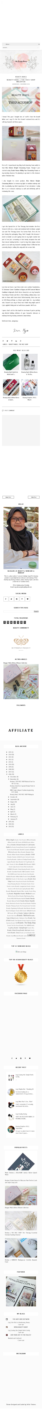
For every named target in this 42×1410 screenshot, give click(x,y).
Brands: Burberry (20, 854)
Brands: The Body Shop (27, 923)
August (12, 802)
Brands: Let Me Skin (13, 889)
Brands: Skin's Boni (12, 915)
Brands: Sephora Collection (26, 913)
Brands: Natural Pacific (13, 901)
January (12, 819)
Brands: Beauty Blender (18, 847)
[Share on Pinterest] (12, 341)
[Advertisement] (21, 21)
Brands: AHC (15, 842)
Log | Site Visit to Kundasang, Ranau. (19, 1322)
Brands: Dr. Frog (23, 862)
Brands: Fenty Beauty (19, 869)
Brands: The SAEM (24, 925)
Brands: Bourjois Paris (27, 852)
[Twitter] (11, 599)
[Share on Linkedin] (16, 341)
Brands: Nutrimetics (11, 903)
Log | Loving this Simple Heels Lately (24, 1076)
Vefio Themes (31, 1404)
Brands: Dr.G (23, 864)
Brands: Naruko (30, 898)
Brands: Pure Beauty (21, 906)
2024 (10, 754)
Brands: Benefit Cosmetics (22, 850)
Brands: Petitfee (31, 903)
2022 (10, 759)
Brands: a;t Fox (23, 933)
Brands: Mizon (15, 896)
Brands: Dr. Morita (14, 864)
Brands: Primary (10, 906)
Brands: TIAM (14, 923)
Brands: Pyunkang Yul (12, 908)
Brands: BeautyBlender (30, 847)
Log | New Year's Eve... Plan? (24, 1101)
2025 (10, 752)
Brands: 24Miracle (26, 840)
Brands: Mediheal (26, 894)
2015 (10, 822)
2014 (10, 824)
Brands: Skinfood (23, 915)
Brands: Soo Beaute (16, 920)
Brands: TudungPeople (20, 928)
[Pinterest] (22, 599)
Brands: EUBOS (31, 864)
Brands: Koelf (26, 881)
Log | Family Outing (21, 1114)
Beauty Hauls (21, 77)
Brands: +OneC (18, 840)
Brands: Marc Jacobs (23, 891)
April (11, 812)
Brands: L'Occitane (21, 884)
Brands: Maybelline (14, 894)
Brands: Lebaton (31, 886)
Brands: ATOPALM (22, 842)
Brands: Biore (17, 852)
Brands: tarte (23, 936)
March (12, 814)
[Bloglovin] (27, 599)
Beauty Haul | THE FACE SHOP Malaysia (22, 794)
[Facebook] (6, 599)
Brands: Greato (30, 869)
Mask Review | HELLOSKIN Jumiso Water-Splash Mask (21, 1174)
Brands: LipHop (22, 889)
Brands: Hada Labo (18, 874)
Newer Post (8, 497)
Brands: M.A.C (30, 889)
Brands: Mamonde (11, 891)
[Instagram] (16, 599)
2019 (10, 767)
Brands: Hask (26, 874)
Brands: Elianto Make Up (22, 867)
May (11, 809)
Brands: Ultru (31, 928)
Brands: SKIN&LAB (27, 911)
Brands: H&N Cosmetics (24, 872)
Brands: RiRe (19, 911)
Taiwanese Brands (21, 938)
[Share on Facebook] (3, 341)
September (13, 799)
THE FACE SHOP (23, 344)
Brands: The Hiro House (13, 925)
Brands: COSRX (30, 854)
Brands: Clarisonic (25, 857)
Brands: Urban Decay (13, 930)
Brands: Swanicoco (27, 920)
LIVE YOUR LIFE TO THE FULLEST (20, 1335)
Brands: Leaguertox (20, 886)
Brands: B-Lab (26, 845)
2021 (10, 762)
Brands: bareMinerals (13, 936)
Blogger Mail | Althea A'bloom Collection (15, 663)
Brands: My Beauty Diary (27, 896)
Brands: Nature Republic (27, 901)
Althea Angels (10, 840)
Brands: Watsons (25, 930)
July (11, 804)
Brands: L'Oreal (30, 884)
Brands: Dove (15, 862)
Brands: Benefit (11, 849)
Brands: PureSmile (30, 906)
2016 (10, 774)
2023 (10, 757)
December (13, 777)
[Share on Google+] (20, 341)
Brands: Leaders (11, 886)
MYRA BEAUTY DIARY (21, 1327)
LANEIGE (31, 935)
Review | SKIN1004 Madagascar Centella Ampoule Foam (21, 1261)
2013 (10, 826)
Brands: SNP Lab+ (14, 913)
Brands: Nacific (21, 898)
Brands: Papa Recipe (21, 903)
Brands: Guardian (12, 872)
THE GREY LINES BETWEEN (21, 1319)
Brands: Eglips (12, 867)
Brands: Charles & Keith (14, 857)
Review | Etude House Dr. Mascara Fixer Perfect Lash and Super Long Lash (21, 1181)
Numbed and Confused (14, 1338)
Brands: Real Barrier (25, 908)
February (13, 817)
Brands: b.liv (31, 933)
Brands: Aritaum (16, 845)
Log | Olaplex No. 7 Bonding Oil (24, 1089)
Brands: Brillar (11, 854)
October (12, 797)
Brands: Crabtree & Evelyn (19, 859)
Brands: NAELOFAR (12, 898)
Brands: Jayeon (24, 879)
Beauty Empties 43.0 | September (22, 1127)
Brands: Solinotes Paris (21, 918)
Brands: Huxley (27, 876)
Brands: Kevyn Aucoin (17, 881)
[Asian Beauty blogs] (21, 986)
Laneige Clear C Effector (29, 245)
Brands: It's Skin (16, 879)
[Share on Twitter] (7, 341)
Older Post (33, 497)
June (12, 807)
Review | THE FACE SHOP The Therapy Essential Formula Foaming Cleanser (21, 1234)
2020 (10, 764)
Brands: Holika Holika (17, 876)
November (13, 779)
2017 (10, 772)
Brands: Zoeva (15, 933)
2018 (10, 769)
